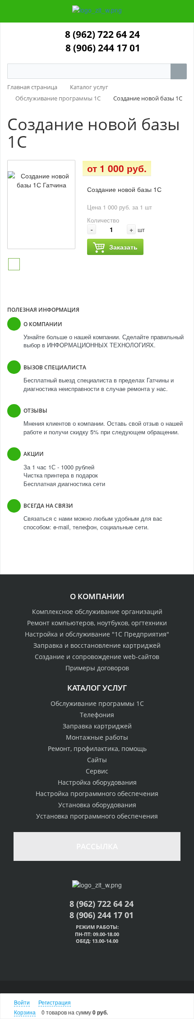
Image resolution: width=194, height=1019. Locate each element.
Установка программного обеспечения (97, 816)
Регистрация (54, 1002)
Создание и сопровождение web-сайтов (97, 656)
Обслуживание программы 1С (97, 703)
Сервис (97, 771)
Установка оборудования (97, 805)
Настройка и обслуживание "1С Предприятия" (97, 634)
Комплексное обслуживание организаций (97, 611)
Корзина (25, 1012)
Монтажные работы (97, 737)
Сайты (97, 759)
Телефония (97, 714)
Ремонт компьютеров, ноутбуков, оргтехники (97, 623)
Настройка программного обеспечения (97, 793)
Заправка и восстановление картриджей (97, 645)
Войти (22, 1002)
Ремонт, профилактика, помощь (97, 748)
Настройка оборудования (97, 782)
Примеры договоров (97, 668)
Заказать (123, 246)
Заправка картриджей (97, 726)
